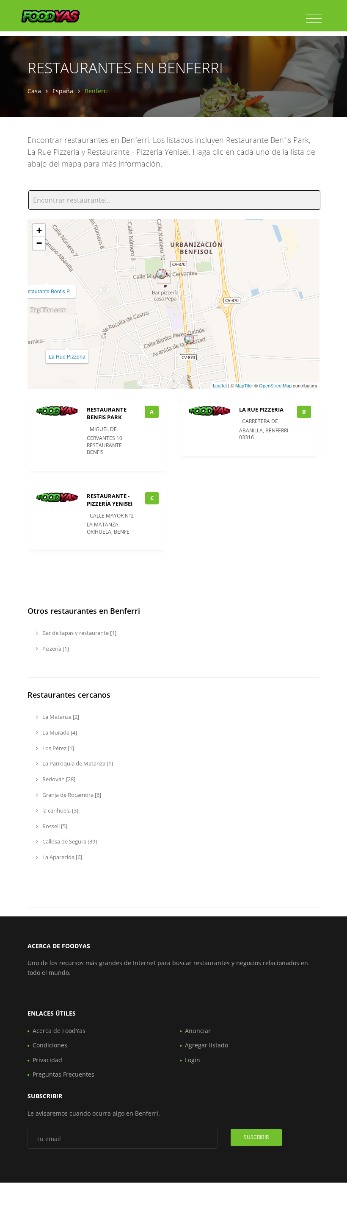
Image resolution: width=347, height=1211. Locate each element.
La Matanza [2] (60, 717)
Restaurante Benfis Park (107, 413)
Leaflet (220, 385)
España (62, 91)
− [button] (39, 243)
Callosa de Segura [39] (69, 841)
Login (192, 1060)
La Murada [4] (59, 732)
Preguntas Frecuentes (63, 1074)
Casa (34, 91)
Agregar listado (206, 1045)
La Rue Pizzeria (67, 356)
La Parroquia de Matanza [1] (77, 763)
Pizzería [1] (55, 648)
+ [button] (39, 230)
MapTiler (244, 385)
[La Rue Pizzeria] (189, 339)
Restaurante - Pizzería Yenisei (109, 499)
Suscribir (256, 1137)
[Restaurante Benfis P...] (162, 274)
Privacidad (47, 1060)
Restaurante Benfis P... (47, 291)
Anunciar (198, 1031)
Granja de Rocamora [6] (71, 795)
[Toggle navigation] (314, 18)
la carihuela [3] (59, 810)
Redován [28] (58, 779)
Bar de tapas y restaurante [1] (78, 633)
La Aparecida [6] (61, 857)
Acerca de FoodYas (59, 1031)
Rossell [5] (54, 826)
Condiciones (50, 1045)
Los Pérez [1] (57, 748)
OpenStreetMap (275, 385)
